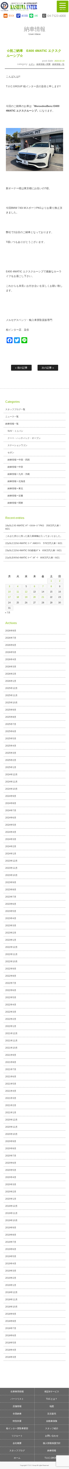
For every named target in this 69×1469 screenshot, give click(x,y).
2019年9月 (10, 1227)
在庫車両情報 (17, 1391)
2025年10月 (11, 702)
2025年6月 (10, 731)
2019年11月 (11, 1213)
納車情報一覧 (58, 64)
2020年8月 (10, 1148)
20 (34, 597)
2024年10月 (11, 789)
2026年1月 (10, 681)
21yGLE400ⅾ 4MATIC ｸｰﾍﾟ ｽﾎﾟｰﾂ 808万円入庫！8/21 (32, 557)
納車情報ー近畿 (15, 495)
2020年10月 (11, 1134)
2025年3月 (10, 753)
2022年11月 (11, 954)
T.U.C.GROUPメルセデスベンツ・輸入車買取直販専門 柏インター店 (26, 6)
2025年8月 (10, 717)
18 (18, 597)
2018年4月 (10, 1350)
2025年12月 (11, 688)
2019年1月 (10, 1285)
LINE (36, 15)
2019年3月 (10, 1270)
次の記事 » (48, 367)
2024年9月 (10, 796)
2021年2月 (10, 1105)
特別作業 (17, 1421)
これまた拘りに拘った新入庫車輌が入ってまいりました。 (34, 536)
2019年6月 (10, 1249)
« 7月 (7, 612)
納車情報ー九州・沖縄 (19, 474)
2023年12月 (11, 861)
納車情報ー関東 (43, 64)
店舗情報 (17, 1406)
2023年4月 (10, 918)
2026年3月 (10, 666)
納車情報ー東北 (15, 488)
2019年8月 (10, 1235)
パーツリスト (17, 1399)
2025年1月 (10, 767)
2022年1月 (10, 1026)
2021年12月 (11, 1033)
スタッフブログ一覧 (15, 409)
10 (9, 591)
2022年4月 (10, 1004)
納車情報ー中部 (15, 467)
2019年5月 (10, 1256)
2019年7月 (10, 1242)
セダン (32, 64)
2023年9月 (10, 882)
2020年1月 (10, 1199)
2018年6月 (10, 1335)
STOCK (11, 15)
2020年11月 (11, 1127)
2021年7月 (10, 1069)
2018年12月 (11, 1292)
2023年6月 (10, 904)
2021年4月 (10, 1091)
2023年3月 (10, 925)
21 (43, 597)
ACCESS (24, 15)
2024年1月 (10, 853)
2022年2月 (10, 1019)
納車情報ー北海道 (16, 481)
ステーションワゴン (17, 445)
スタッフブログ (17, 1450)
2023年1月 (10, 940)
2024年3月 (10, 839)
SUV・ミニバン (15, 431)
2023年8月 (10, 889)
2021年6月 (10, 1076)
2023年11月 (11, 868)
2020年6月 (10, 1163)
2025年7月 (10, 724)
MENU (62, 6)
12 (26, 591)
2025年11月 (11, 695)
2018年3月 (10, 1357)
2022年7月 (10, 983)
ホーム (17, 1458)
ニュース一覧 (12, 416)
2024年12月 (11, 774)
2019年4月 (10, 1263)
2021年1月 (10, 1112)
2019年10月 (11, 1220)
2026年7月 (10, 638)
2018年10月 (11, 1306)
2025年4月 (10, 745)
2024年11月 (11, 781)
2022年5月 (10, 997)
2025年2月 (10, 760)
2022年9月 (10, 968)
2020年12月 (11, 1119)
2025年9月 (10, 709)
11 (18, 591)
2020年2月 (10, 1191)
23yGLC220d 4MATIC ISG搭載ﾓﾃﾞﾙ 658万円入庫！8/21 (33, 550)
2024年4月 (10, 832)
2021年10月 (11, 1048)
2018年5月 (10, 1342)
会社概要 (17, 1443)
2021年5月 (10, 1083)
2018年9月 (10, 1314)
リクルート (17, 1436)
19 (26, 597)
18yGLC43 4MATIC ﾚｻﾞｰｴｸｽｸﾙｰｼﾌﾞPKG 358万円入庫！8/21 (33, 527)
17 (9, 597)
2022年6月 (10, 990)
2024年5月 (10, 825)
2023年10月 (11, 875)
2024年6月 (10, 817)
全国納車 (17, 1413)
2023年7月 (10, 896)
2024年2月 (10, 846)
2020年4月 (10, 1177)
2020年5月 (10, 1170)
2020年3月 (10, 1184)
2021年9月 (10, 1055)
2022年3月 (10, 1012)
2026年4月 (10, 659)
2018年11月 (11, 1299)
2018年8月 (10, 1321)
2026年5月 (10, 652)
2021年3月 (10, 1098)
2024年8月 (10, 803)
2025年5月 (10, 738)
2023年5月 (10, 911)
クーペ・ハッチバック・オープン (24, 438)
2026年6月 (10, 645)
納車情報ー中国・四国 (19, 459)
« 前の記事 (21, 367)
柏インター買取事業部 (17, 1428)
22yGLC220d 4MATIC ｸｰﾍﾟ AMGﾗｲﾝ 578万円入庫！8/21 (34, 543)
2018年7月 (10, 1328)
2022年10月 (11, 961)
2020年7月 (10, 1155)
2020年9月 (10, 1141)
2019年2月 (10, 1278)
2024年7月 (10, 810)
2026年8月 (10, 630)
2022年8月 (10, 976)
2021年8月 (10, 1062)
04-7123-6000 (56, 15)
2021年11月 (11, 1040)
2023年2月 (10, 932)
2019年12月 (11, 1206)
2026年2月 (10, 674)
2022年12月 (11, 947)
